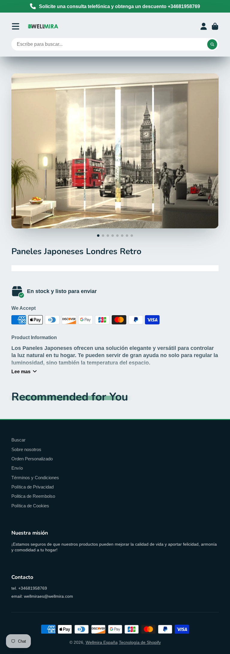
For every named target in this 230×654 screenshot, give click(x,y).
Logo (43, 26)
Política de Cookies (30, 505)
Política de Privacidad (32, 486)
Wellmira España (102, 642)
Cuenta (203, 26)
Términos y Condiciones (35, 477)
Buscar (18, 439)
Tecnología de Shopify (140, 642)
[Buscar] (212, 44)
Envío (17, 468)
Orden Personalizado (32, 458)
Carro (215, 26)
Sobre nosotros (26, 449)
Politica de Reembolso (33, 496)
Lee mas (21, 371)
